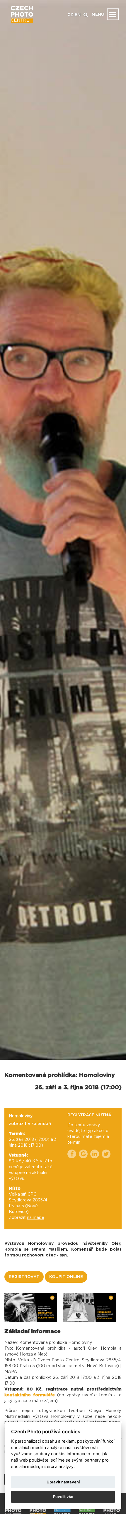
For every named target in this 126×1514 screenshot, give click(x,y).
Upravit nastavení (63, 1482)
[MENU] (113, 14)
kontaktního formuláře (30, 1395)
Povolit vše (63, 1496)
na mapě (35, 1218)
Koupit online (66, 1277)
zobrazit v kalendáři (30, 1124)
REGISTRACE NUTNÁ (89, 1115)
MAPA (10, 1372)
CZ (70, 15)
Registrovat (24, 1277)
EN (78, 15)
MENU (98, 15)
